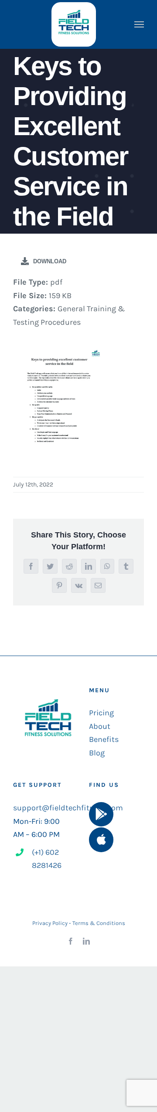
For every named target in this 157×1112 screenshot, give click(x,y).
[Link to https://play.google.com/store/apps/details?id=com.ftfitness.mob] (101, 814)
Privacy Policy (50, 923)
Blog (97, 753)
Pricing (101, 713)
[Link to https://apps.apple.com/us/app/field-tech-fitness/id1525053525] (101, 839)
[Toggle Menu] (139, 24)
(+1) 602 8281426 (46, 859)
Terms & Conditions (98, 923)
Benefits (104, 739)
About (99, 726)
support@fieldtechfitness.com (68, 808)
